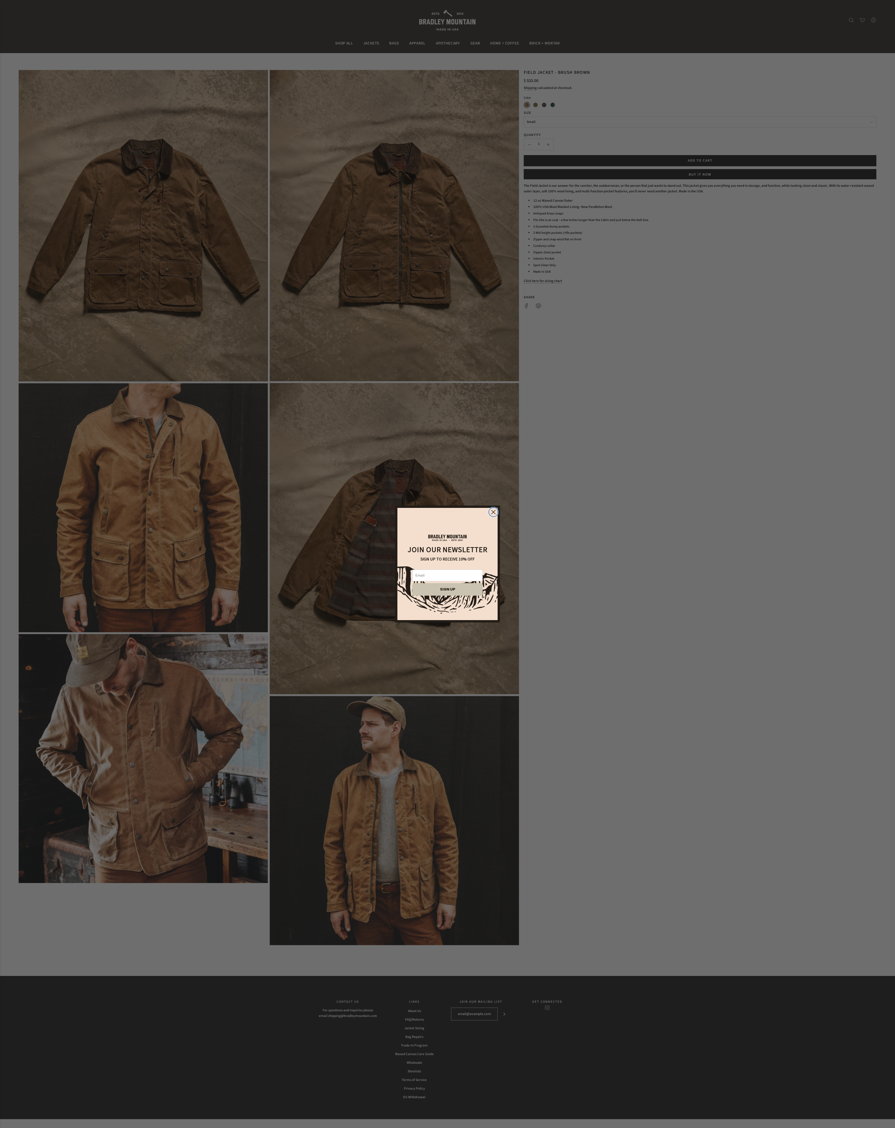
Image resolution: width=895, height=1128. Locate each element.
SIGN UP (447, 589)
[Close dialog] (493, 512)
